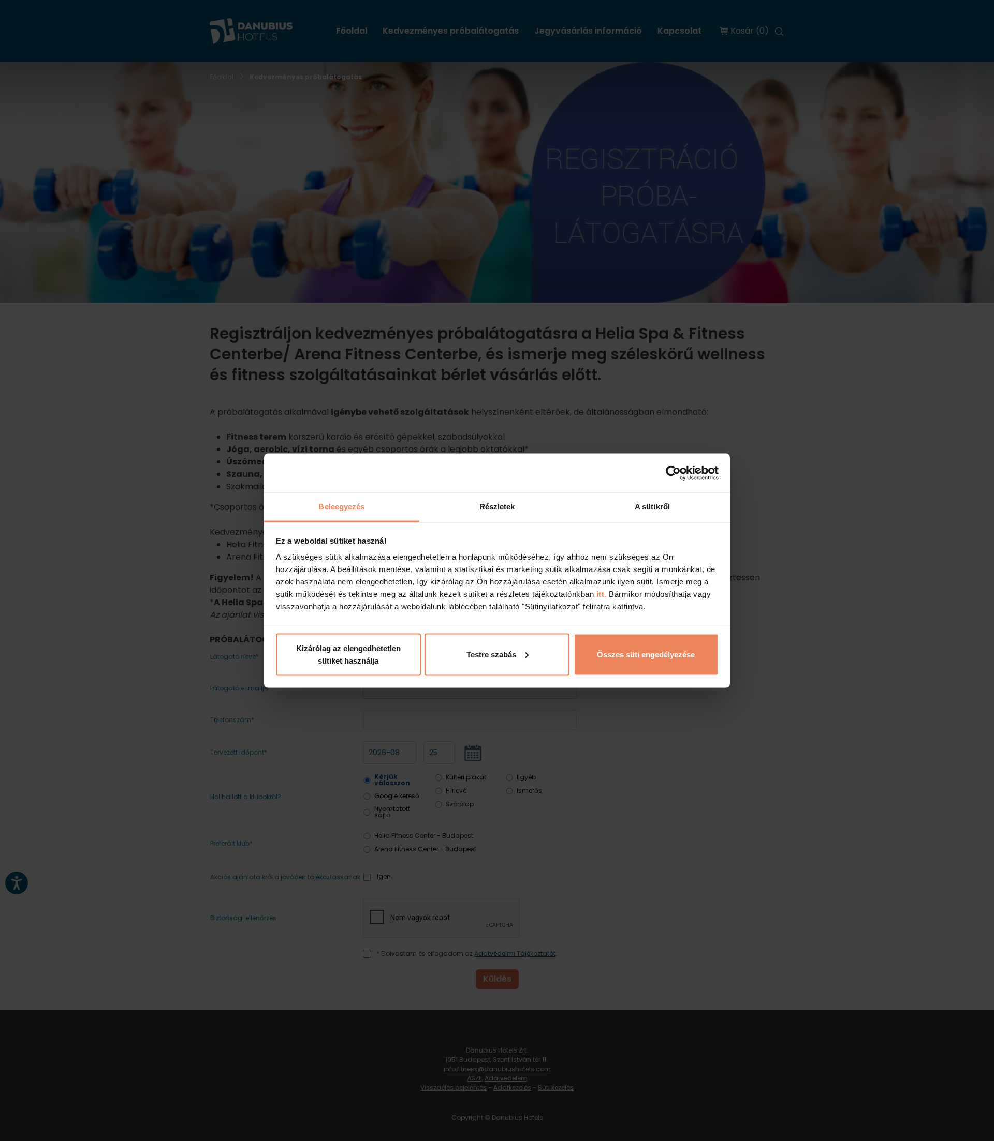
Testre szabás (491, 654)
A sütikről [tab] (652, 506)
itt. (600, 594)
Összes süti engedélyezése (646, 654)
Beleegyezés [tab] (341, 506)
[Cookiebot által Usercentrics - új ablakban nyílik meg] (673, 473)
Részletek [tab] (497, 506)
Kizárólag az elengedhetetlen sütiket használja (348, 654)
